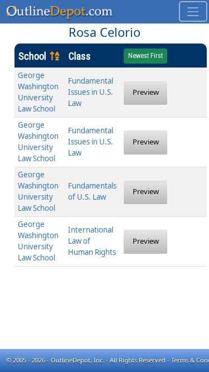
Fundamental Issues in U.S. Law (90, 92)
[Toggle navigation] (193, 11)
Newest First (145, 56)
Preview (146, 92)
